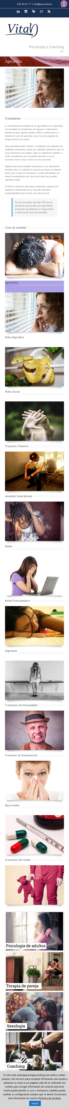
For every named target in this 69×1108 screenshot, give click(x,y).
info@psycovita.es (43, 4)
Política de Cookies (50, 1098)
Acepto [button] (35, 1103)
